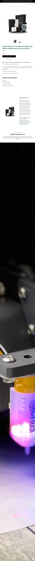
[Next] (30, 23)
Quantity (3, 53)
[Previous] (4, 23)
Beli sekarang (9, 59)
